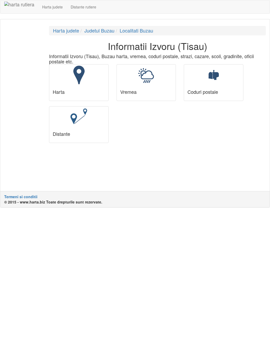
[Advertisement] (22, 105)
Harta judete (52, 7)
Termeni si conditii (20, 196)
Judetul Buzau (99, 30)
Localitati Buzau (136, 30)
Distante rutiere (83, 7)
